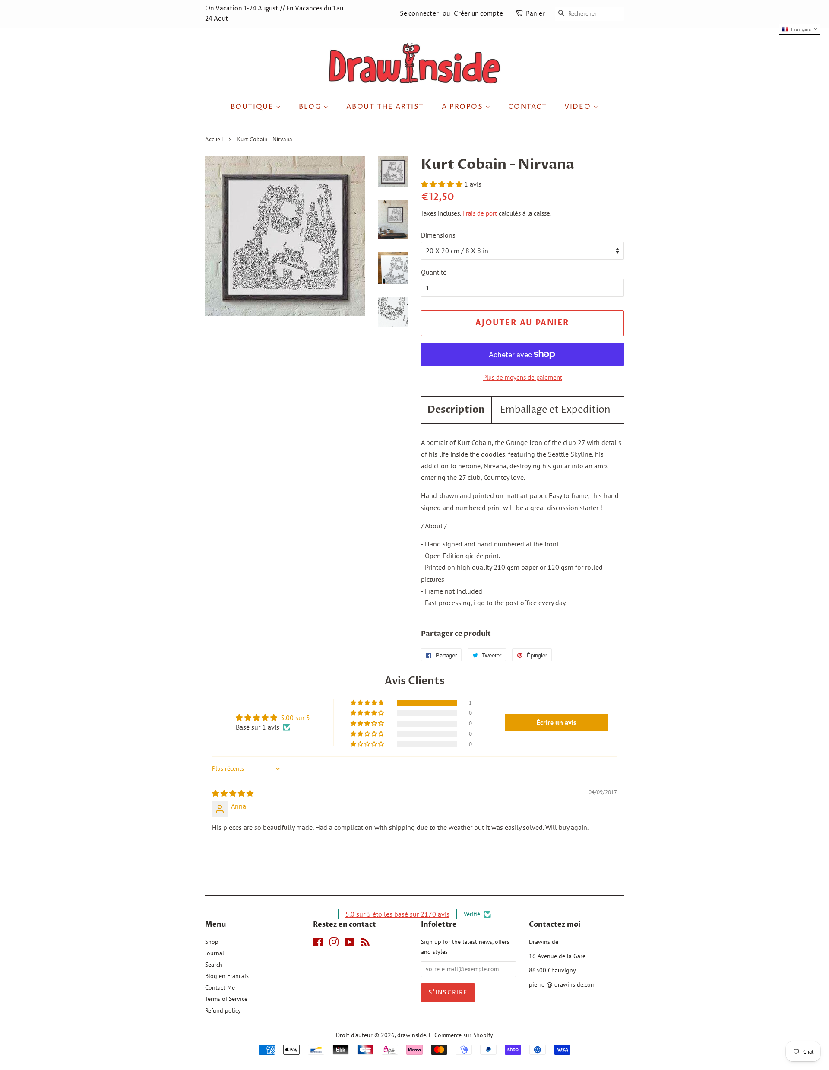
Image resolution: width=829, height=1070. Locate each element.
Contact (527, 106)
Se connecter (419, 14)
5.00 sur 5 (295, 717)
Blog (311, 106)
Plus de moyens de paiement (522, 377)
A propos (463, 106)
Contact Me (220, 987)
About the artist (385, 106)
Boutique (253, 106)
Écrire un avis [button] (556, 722)
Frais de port (479, 213)
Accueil (214, 139)
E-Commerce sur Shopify (461, 1035)
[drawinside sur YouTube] (349, 944)
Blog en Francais (227, 976)
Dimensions (438, 235)
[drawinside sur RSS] (365, 944)
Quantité (433, 272)
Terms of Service (226, 999)
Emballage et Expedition (555, 409)
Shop (211, 942)
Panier (535, 14)
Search (213, 964)
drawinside (411, 1035)
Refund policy (223, 1010)
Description (456, 409)
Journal (214, 953)
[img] (232, 793)
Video (578, 106)
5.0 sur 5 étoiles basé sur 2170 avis (397, 914)
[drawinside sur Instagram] (334, 944)
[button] (442, 184)
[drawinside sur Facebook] (318, 944)
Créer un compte (478, 14)
